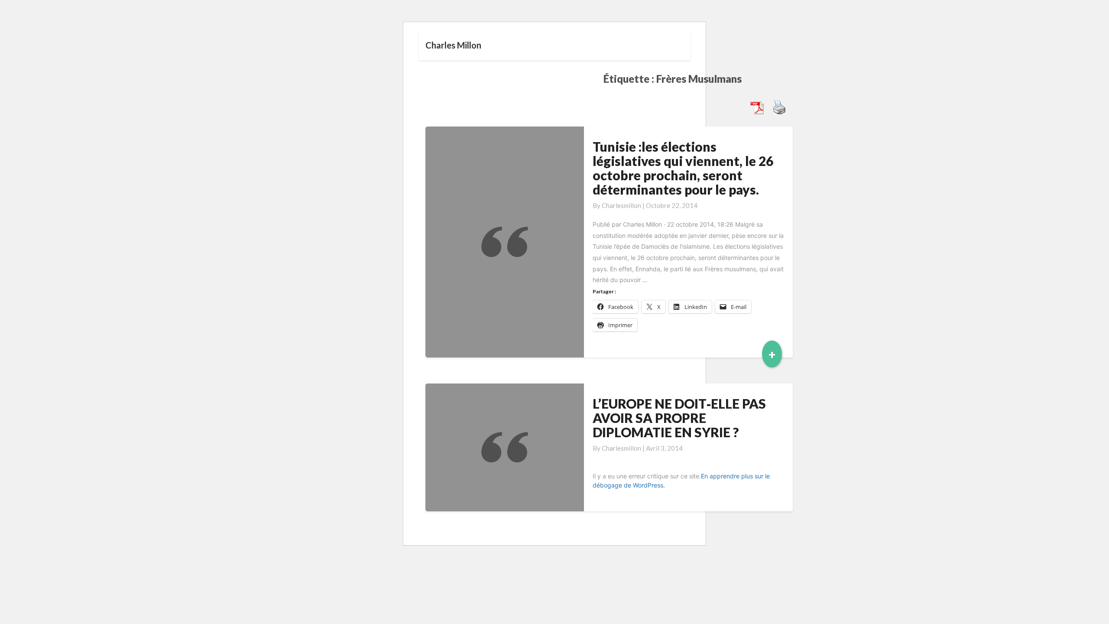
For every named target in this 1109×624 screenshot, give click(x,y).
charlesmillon (621, 205)
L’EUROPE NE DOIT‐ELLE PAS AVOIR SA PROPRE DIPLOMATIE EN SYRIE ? (679, 418)
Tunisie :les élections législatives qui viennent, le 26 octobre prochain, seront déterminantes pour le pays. (683, 168)
